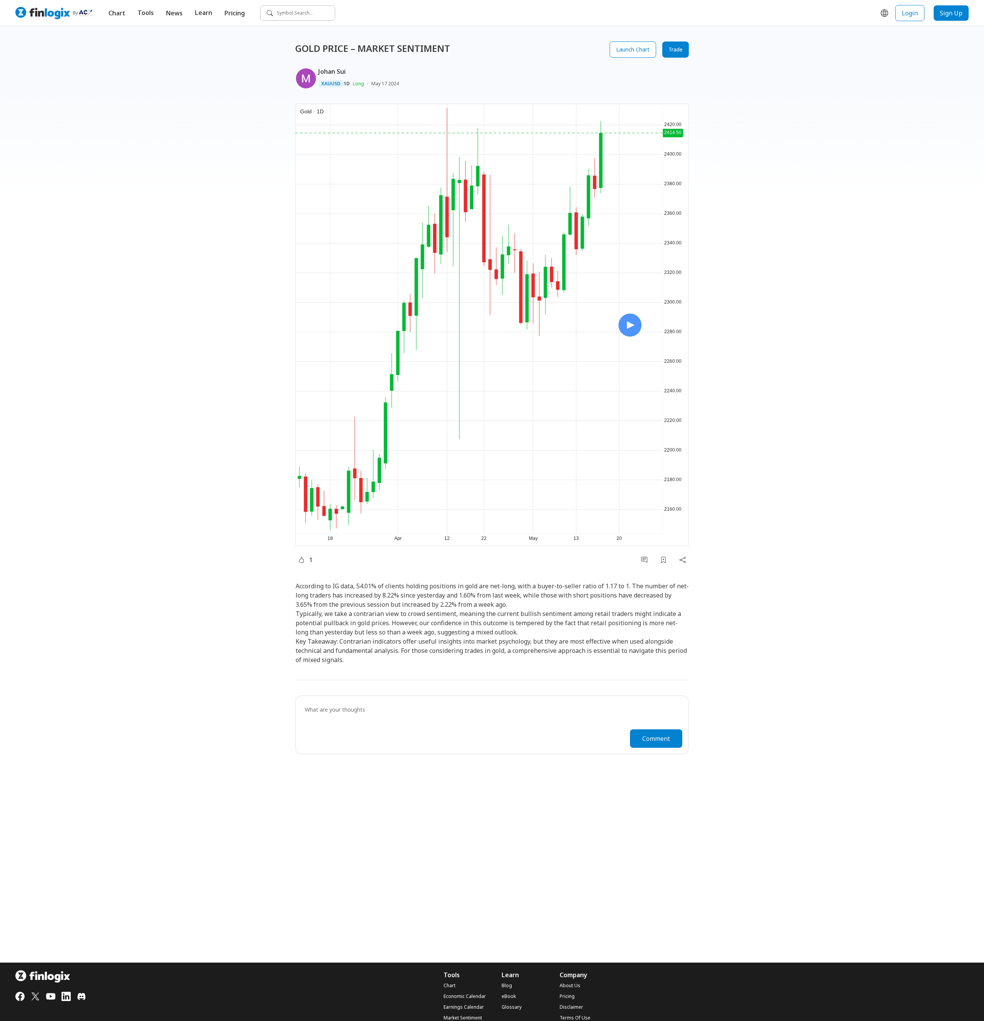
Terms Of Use (575, 1018)
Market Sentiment (463, 1018)
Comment (656, 738)
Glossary (512, 1007)
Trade (675, 49)
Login (910, 13)
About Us (570, 986)
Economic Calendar (465, 996)
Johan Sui (332, 71)
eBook (509, 996)
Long (358, 83)
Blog (507, 986)
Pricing (234, 13)
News (174, 13)
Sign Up (951, 13)
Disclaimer (571, 1007)
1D (347, 84)
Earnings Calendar (464, 1007)
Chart (116, 13)
